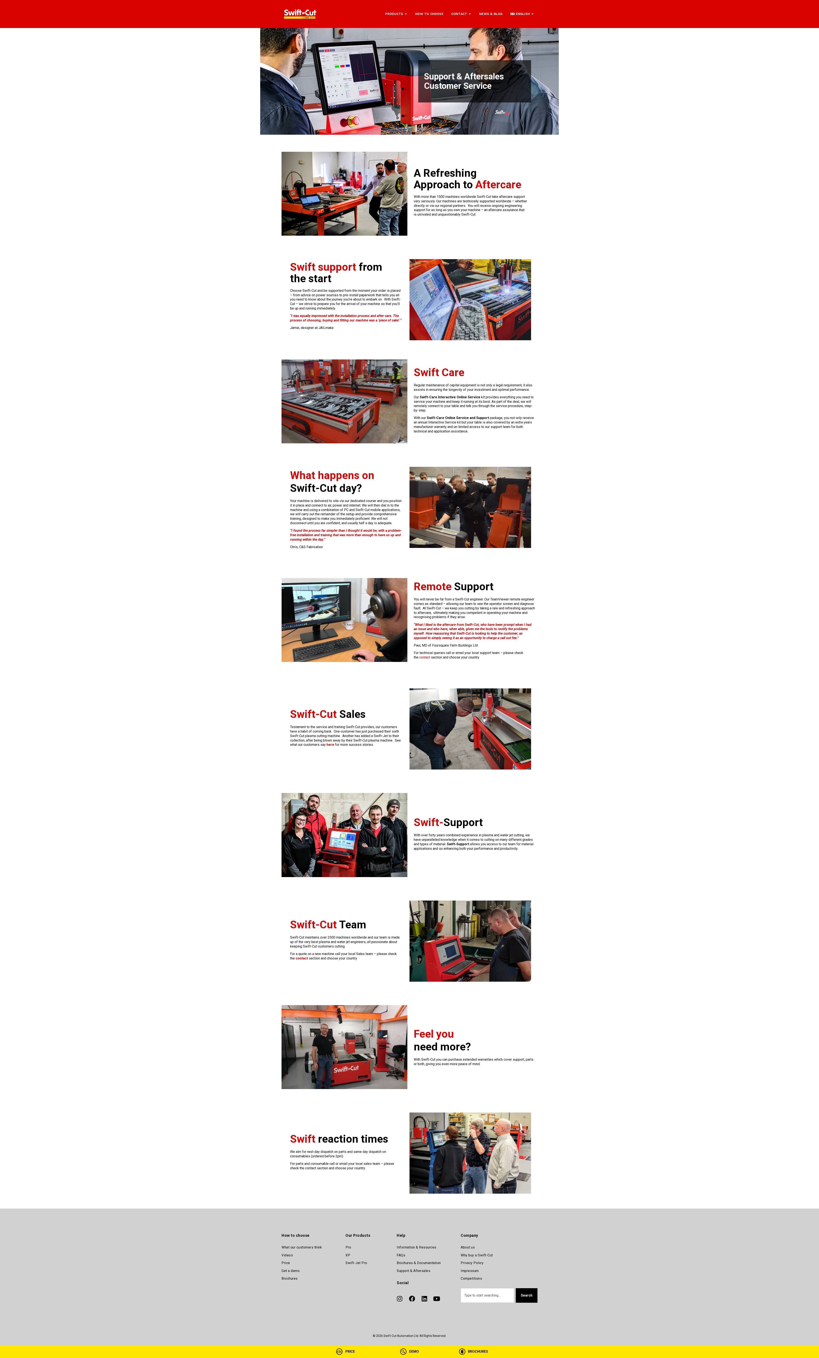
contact (424, 657)
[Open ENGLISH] (532, 14)
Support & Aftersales (413, 1271)
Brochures (290, 1278)
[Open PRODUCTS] (405, 14)
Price (286, 1263)
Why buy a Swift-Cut (477, 1255)
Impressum (470, 1271)
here (330, 745)
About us (468, 1247)
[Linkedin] (424, 1298)
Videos (287, 1255)
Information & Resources (416, 1247)
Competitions (471, 1278)
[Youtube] (436, 1298)
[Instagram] (399, 1298)
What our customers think (302, 1247)
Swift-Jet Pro (356, 1263)
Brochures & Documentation (419, 1263)
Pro (348, 1247)
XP (348, 1255)
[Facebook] (412, 1298)
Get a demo (291, 1271)
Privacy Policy (472, 1263)
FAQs (401, 1255)
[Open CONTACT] (469, 14)
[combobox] (487, 1295)
